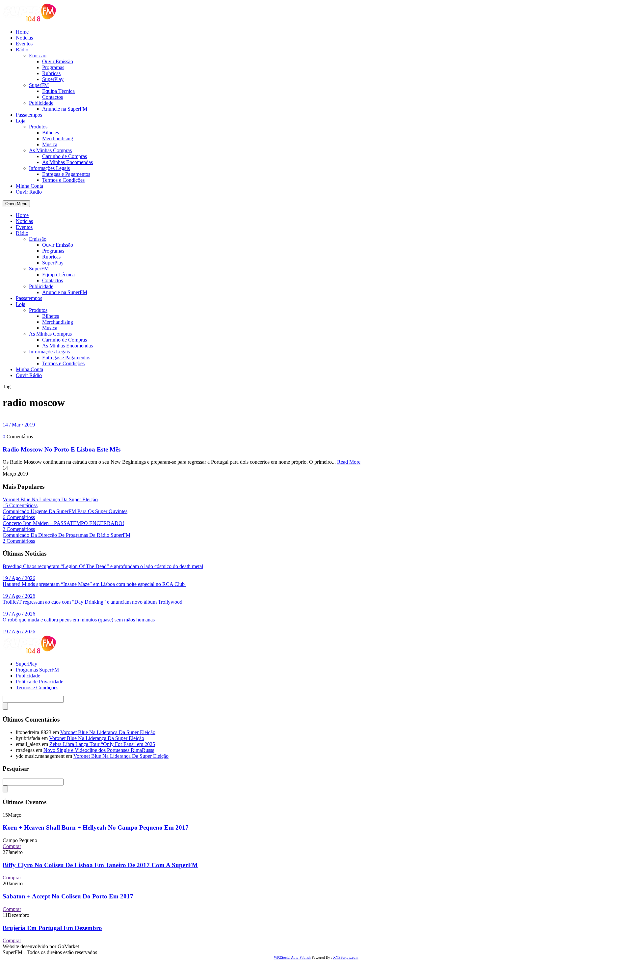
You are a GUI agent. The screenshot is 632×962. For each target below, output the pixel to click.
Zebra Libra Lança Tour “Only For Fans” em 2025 (102, 744)
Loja (20, 121)
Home (22, 32)
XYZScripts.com (345, 957)
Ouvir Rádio (29, 192)
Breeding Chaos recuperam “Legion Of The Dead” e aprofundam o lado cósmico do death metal (103, 566)
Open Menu (16, 203)
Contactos (52, 97)
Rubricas (51, 73)
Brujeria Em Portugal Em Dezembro (52, 927)
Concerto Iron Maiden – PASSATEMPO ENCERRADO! (63, 523)
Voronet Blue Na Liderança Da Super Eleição (50, 499)
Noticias (24, 38)
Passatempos (29, 115)
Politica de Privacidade (39, 681)
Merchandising (57, 138)
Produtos (38, 126)
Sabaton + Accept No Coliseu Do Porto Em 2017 (68, 896)
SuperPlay (53, 79)
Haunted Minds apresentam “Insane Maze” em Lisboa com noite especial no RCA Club (94, 584)
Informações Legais (49, 168)
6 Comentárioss (19, 517)
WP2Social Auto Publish (292, 957)
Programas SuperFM (37, 670)
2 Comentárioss (19, 529)
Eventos (24, 43)
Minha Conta (29, 186)
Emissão (37, 55)
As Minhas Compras (50, 150)
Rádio (22, 49)
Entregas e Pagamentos (66, 174)
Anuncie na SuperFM (64, 109)
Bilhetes (50, 132)
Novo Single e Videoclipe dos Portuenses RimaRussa (98, 750)
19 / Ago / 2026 (19, 578)
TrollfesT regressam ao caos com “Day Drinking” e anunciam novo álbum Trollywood (92, 602)
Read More (348, 462)
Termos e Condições (63, 180)
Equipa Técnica (58, 91)
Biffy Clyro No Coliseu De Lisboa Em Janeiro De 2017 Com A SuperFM (100, 865)
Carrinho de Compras (64, 156)
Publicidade (41, 103)
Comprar (12, 846)
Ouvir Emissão (57, 61)
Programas (53, 67)
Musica (49, 144)
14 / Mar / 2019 (19, 424)
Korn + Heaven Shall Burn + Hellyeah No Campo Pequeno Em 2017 (96, 827)
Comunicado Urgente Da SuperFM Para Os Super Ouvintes (65, 511)
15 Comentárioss (20, 505)
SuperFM (39, 85)
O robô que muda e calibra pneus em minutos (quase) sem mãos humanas (79, 619)
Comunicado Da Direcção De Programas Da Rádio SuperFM (66, 535)
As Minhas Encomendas (67, 162)
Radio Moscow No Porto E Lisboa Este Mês (61, 449)
